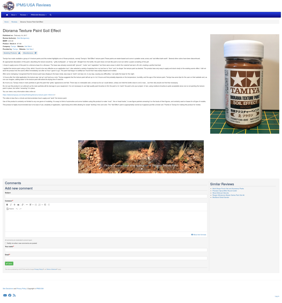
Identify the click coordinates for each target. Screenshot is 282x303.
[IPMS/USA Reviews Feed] (14, 296)
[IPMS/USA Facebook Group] (9, 296)
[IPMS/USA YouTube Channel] (5, 296)
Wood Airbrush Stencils (220, 193)
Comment (8, 201)
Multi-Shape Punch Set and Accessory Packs (228, 188)
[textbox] (106, 221)
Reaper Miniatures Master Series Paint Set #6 (228, 195)
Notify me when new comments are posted (22, 243)
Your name (9, 246)
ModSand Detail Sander (220, 197)
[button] (141, 156)
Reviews (14, 22)
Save (10, 263)
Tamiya (13, 46)
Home (6, 22)
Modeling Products (10, 53)
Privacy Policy (38, 269)
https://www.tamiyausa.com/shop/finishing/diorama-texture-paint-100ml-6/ (28, 95)
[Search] (50, 14)
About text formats (199, 234)
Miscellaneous (28, 53)
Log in (277, 296)
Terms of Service (51, 269)
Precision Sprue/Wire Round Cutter (224, 191)
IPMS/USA (40, 288)
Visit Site (27, 46)
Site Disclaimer (8, 288)
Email (7, 254)
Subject (8, 193)
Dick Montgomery (23, 38)
